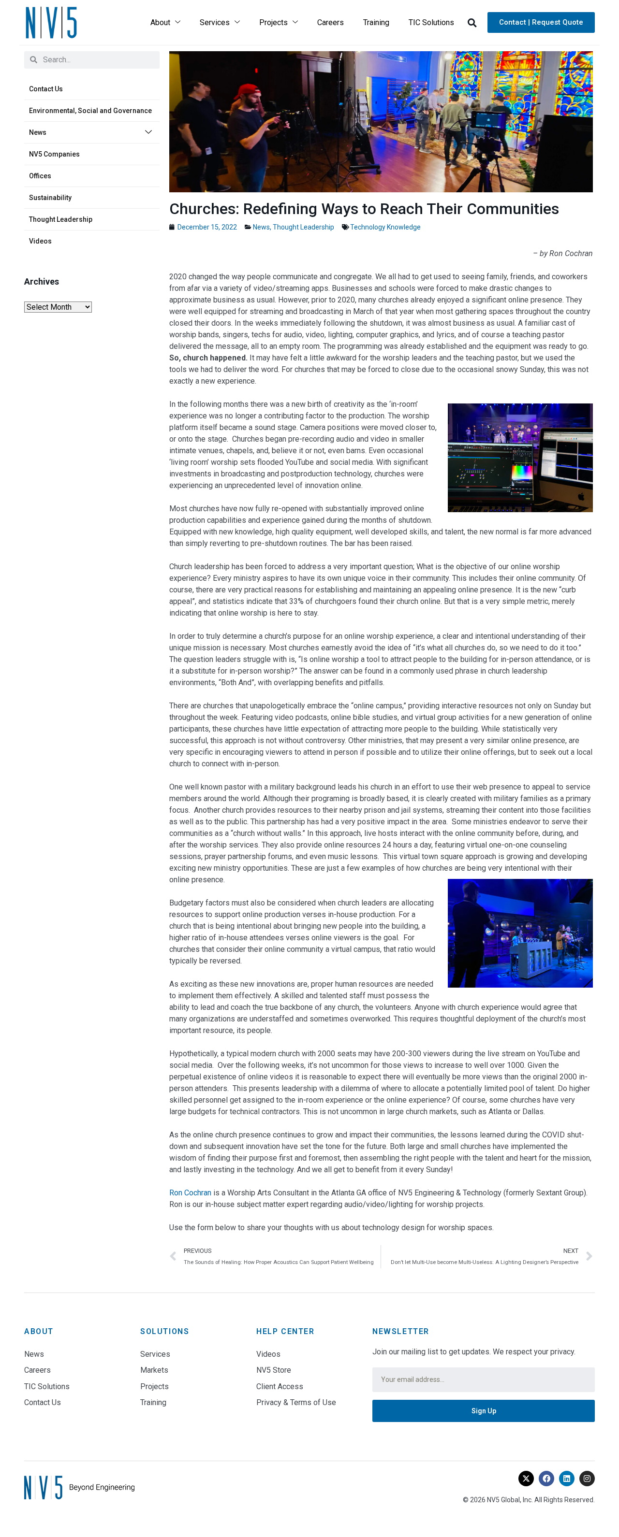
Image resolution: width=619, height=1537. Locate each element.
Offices (40, 176)
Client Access (279, 1386)
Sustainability (50, 197)
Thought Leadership (60, 219)
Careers (330, 22)
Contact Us (46, 89)
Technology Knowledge (385, 227)
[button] (472, 22)
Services (215, 22)
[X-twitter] (526, 1478)
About (160, 22)
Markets (154, 1370)
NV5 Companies (54, 154)
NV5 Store (273, 1370)
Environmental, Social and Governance (90, 111)
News (37, 132)
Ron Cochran (190, 1192)
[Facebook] (546, 1478)
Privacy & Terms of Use (296, 1402)
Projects (273, 22)
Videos (40, 241)
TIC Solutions (431, 22)
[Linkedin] (567, 1478)
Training (376, 22)
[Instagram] (587, 1478)
